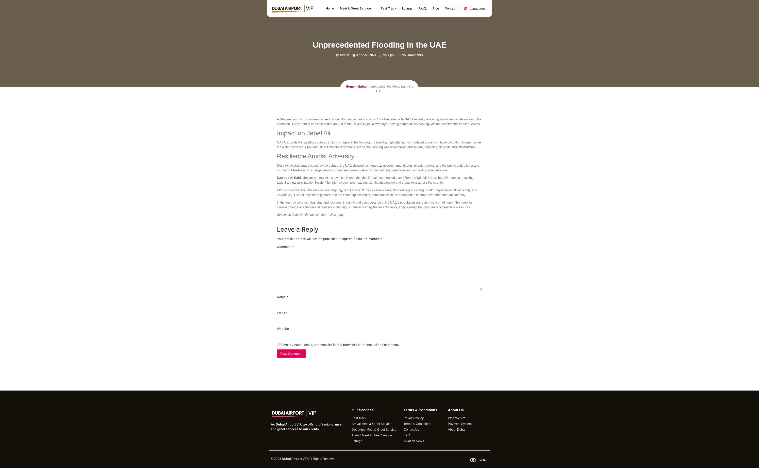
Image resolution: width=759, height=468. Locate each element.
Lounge (407, 8)
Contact (451, 8)
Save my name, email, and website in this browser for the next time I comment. (339, 344)
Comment (285, 246)
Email (282, 312)
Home (330, 8)
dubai (362, 86)
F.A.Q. (422, 8)
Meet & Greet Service (355, 8)
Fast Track (388, 8)
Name (282, 296)
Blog (436, 8)
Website (283, 328)
